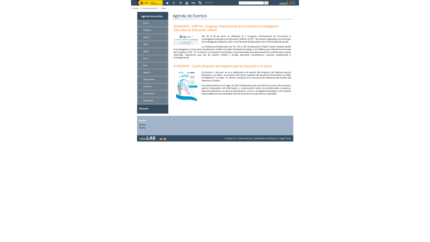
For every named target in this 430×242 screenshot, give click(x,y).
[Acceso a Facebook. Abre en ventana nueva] (174, 1)
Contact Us (230, 138)
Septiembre (149, 79)
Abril (145, 44)
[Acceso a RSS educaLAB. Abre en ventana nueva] (200, 1)
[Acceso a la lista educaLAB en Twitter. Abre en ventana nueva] (168, 1)
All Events (143, 108)
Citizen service (245, 138)
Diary (163, 8)
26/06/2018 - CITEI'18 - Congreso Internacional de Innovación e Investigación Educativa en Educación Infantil (226, 28)
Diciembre (148, 100)
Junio (145, 58)
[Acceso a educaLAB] (147, 136)
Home (135, 8)
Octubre (147, 86)
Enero (146, 23)
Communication (150, 8)
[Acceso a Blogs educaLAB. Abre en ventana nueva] (194, 1)
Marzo (146, 37)
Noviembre (149, 93)
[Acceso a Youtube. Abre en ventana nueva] (187, 1)
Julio (145, 65)
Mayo (146, 51)
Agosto (146, 72)
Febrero (147, 30)
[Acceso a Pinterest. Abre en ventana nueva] (181, 1)
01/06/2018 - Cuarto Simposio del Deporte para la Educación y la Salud (222, 66)
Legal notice (285, 138)
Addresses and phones (265, 138)
